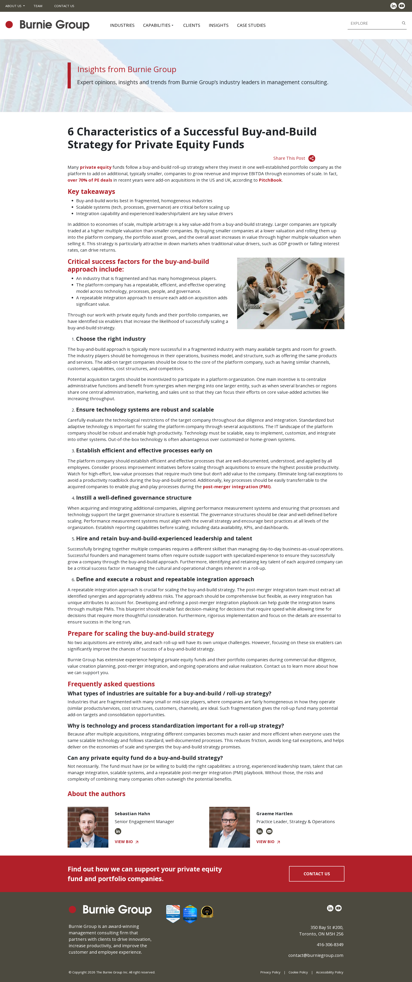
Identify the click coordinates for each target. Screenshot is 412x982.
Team (37, 6)
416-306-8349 (330, 944)
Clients (191, 25)
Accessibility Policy (329, 972)
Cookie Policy (298, 972)
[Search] (404, 22)
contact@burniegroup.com (315, 955)
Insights (219, 25)
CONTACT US (317, 874)
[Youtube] (402, 6)
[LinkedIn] (394, 6)
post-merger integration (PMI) (237, 486)
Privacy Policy (270, 972)
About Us (13, 6)
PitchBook (270, 180)
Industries (122, 25)
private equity (95, 167)
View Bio (124, 841)
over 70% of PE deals (90, 180)
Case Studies (251, 25)
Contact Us (64, 6)
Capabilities (156, 25)
